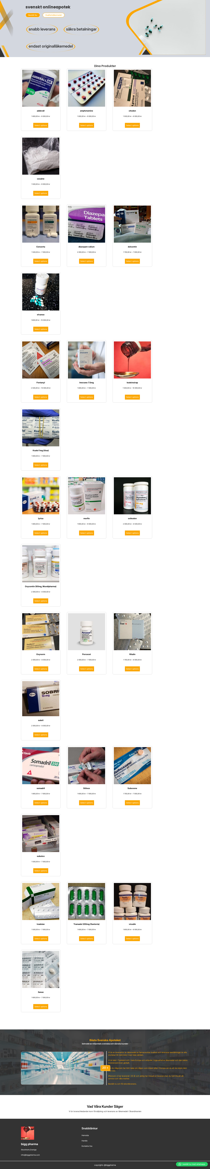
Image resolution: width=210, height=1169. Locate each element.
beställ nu (32, 15)
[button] (192, 1164)
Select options (40, 125)
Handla (84, 1141)
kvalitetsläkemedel (54, 15)
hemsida (85, 1135)
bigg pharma (29, 1144)
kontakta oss (87, 1146)
